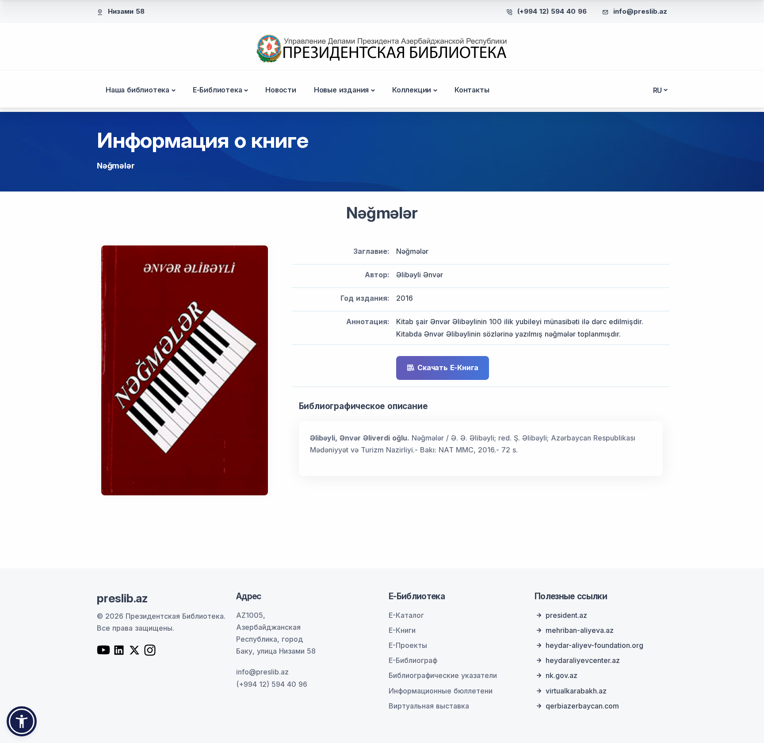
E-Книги (402, 630)
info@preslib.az (640, 11)
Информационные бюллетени (441, 690)
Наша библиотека (137, 89)
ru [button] (657, 90)
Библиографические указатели (443, 675)
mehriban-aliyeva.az (580, 630)
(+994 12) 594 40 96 (552, 11)
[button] (21, 721)
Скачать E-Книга (447, 367)
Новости (280, 89)
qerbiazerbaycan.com (582, 705)
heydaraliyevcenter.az (583, 660)
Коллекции (411, 89)
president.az (566, 615)
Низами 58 (126, 11)
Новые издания (341, 89)
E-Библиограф (413, 660)
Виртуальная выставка (429, 705)
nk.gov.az (561, 675)
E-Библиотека (217, 89)
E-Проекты (408, 645)
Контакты (472, 89)
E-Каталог (406, 615)
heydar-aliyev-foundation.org (594, 645)
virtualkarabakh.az (576, 690)
